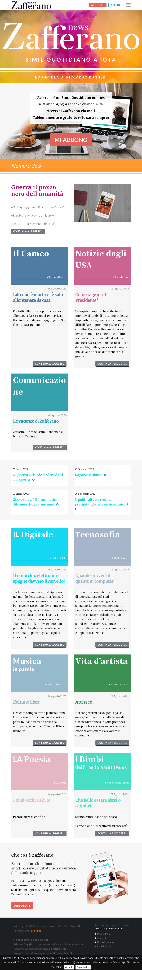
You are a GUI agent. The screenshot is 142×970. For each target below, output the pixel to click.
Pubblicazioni (104, 946)
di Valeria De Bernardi (55, 684)
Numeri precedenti (106, 942)
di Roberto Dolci (121, 277)
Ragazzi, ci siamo (88, 475)
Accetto (69, 967)
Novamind (34, 930)
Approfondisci (83, 967)
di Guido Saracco (120, 558)
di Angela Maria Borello (116, 782)
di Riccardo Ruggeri (56, 277)
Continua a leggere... (28, 231)
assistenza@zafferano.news (109, 928)
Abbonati (22, 905)
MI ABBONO (71, 139)
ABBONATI (98, 5)
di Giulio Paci (59, 782)
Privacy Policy (104, 933)
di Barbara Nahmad (118, 684)
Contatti (101, 938)
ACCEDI (115, 5)
